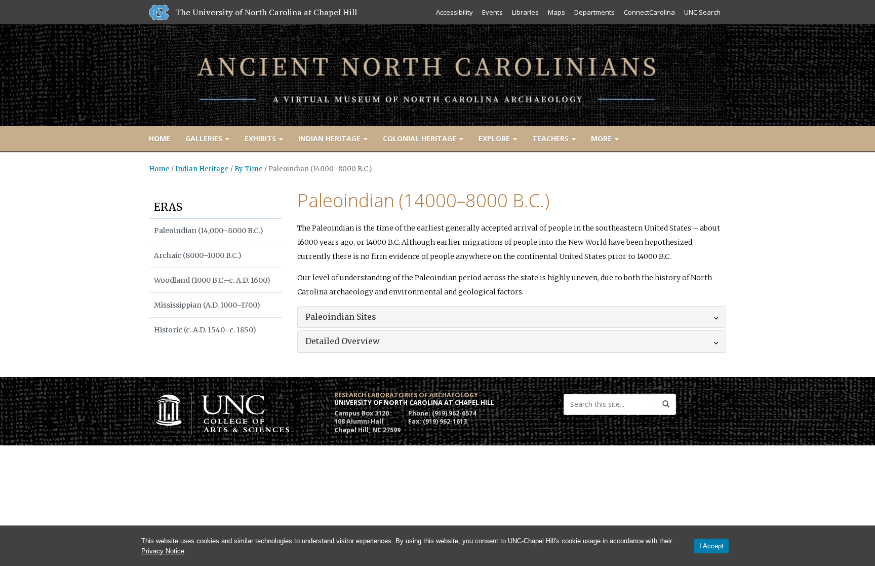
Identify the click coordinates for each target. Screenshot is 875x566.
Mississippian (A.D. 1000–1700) (207, 305)
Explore (495, 138)
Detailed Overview (342, 341)
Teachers (551, 138)
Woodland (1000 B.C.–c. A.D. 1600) (212, 280)
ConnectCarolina (649, 12)
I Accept (711, 546)
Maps (556, 12)
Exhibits (261, 138)
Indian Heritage (330, 138)
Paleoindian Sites (340, 317)
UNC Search (702, 12)
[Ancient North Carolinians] (437, 73)
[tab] (512, 317)
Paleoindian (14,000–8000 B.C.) (208, 230)
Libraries (525, 12)
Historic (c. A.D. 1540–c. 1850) (205, 329)
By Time (248, 169)
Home (159, 138)
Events (492, 12)
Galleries (204, 138)
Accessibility (454, 12)
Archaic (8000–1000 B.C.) (198, 255)
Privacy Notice (162, 551)
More (602, 138)
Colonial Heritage (420, 138)
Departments (594, 12)
